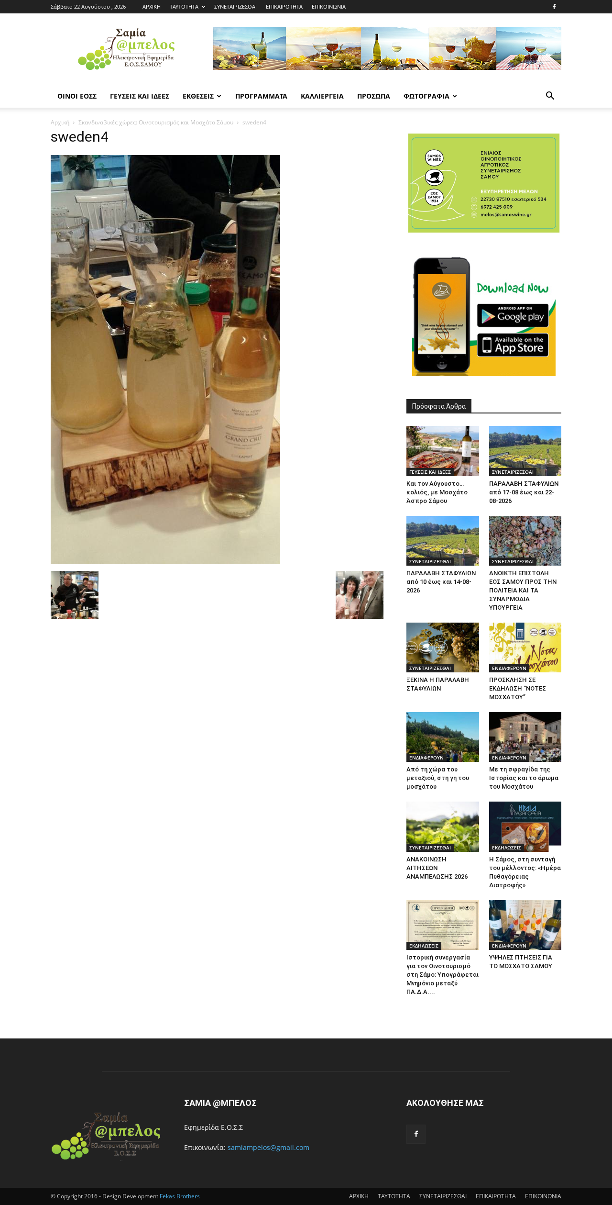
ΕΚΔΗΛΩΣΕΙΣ (506, 847)
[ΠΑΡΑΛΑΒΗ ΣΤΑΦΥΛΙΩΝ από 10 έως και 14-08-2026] (442, 541)
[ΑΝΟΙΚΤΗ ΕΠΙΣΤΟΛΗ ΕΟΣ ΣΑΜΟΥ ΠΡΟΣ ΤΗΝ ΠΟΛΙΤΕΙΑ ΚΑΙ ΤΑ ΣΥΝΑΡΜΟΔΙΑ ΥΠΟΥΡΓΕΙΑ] (525, 541)
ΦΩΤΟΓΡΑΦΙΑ (426, 95)
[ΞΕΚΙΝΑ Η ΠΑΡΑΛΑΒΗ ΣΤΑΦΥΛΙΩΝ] (442, 647)
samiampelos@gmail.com (268, 1147)
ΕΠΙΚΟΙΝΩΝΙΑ (329, 6)
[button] (549, 96)
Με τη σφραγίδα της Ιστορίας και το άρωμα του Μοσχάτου (523, 778)
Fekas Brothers (179, 1196)
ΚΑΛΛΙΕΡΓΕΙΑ (322, 95)
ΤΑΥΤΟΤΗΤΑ (184, 6)
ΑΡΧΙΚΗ (151, 6)
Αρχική (60, 122)
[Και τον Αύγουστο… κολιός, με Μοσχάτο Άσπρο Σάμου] (442, 451)
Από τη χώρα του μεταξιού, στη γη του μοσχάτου (437, 778)
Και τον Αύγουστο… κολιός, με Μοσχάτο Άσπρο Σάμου (437, 492)
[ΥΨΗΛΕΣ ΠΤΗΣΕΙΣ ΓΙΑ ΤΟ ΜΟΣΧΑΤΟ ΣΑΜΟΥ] (525, 925)
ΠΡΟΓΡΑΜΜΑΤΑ (261, 95)
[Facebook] (554, 6)
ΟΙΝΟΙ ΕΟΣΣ (77, 95)
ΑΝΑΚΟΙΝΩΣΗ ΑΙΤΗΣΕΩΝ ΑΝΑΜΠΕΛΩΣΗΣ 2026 (437, 868)
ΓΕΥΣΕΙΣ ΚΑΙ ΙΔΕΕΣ (139, 95)
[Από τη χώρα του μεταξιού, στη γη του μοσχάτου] (442, 737)
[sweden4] (165, 561)
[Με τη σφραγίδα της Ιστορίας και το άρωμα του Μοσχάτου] (525, 737)
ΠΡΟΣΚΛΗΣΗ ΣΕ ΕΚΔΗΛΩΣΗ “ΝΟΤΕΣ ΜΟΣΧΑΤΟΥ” (517, 688)
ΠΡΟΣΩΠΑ (373, 95)
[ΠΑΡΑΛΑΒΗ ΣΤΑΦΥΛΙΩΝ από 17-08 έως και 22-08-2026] (525, 451)
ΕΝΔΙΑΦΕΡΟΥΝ (509, 668)
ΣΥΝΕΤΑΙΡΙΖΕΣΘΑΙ (235, 6)
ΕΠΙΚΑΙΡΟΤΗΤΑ (284, 6)
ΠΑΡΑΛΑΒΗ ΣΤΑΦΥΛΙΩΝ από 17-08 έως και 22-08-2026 (523, 492)
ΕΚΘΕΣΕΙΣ (198, 95)
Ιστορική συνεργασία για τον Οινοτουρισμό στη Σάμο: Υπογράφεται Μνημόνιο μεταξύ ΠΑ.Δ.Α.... (442, 974)
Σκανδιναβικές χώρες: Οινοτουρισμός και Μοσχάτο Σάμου (155, 122)
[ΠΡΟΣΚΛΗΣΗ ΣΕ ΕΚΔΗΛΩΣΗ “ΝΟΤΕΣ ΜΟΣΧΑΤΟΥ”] (525, 647)
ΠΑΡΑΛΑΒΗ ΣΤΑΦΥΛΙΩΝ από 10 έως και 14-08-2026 (441, 581)
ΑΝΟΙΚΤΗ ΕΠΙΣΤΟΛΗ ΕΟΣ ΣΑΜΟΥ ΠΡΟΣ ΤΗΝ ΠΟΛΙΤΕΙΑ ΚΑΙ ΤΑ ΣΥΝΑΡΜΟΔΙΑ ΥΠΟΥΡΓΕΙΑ (523, 590)
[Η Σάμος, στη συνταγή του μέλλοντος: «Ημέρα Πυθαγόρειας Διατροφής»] (525, 826)
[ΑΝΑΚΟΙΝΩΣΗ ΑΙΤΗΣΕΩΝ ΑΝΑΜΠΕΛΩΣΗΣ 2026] (442, 826)
